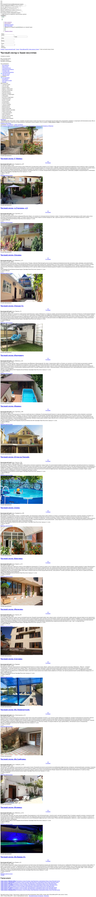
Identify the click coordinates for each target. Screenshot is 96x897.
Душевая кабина (6, 105)
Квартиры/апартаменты (8, 69)
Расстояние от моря (7, 80)
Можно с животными (7, 88)
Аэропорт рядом (6, 84)
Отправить (3, 15)
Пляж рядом (5, 95)
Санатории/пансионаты (8, 72)
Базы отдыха (5, 66)
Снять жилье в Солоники (7, 884)
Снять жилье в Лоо (5, 886)
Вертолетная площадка (7, 118)
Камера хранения (6, 116)
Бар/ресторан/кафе (6, 108)
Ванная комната (6, 107)
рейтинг (11, 124)
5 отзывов (48, 763)
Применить (3, 119)
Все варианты (5, 65)
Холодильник (5, 101)
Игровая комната (6, 91)
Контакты (46, 895)
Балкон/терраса (5, 102)
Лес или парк (5, 86)
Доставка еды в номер (7, 115)
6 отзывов (48, 562)
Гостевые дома (5, 70)
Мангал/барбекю (6, 114)
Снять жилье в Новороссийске (8, 881)
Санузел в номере (6, 104)
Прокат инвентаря (6, 111)
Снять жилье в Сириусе (7, 888)
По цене (4, 81)
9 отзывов (48, 310)
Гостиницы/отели (6, 68)
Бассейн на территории (7, 97)
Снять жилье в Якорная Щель (8, 889)
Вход (8, 22)
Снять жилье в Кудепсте (7, 887)
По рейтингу (5, 79)
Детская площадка (6, 93)
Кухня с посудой (6, 100)
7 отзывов (48, 512)
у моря (15, 124)
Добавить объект (8, 31)
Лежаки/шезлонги (6, 98)
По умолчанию (6, 77)
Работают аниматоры (7, 90)
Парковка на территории (8, 94)
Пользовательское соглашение (36, 895)
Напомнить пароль (15, 12)
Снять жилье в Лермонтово (8, 882)
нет (8, 124)
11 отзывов (48, 259)
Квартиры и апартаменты (39, 881)
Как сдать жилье (8, 25)
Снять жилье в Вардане (7, 883)
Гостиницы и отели (21, 881)
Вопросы (8, 24)
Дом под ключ (5, 75)
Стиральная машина (7, 112)
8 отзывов (48, 359)
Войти (8, 12)
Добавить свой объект (6, 123)
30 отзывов (48, 162)
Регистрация (4, 12)
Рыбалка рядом (5, 87)
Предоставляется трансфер (8, 109)
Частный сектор (6, 73)
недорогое (20, 124)
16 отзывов (48, 212)
